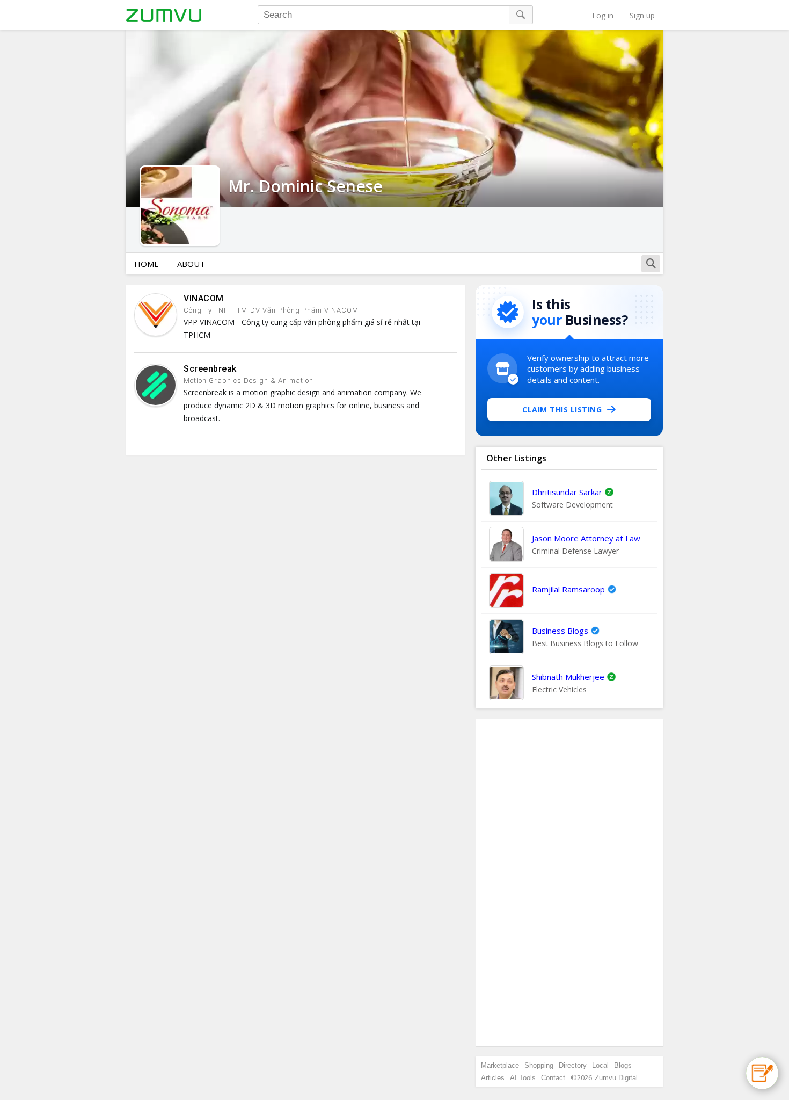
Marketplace (500, 1065)
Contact (553, 1077)
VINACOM (204, 298)
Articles (493, 1077)
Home (146, 263)
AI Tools (523, 1077)
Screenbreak (210, 369)
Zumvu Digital (616, 1077)
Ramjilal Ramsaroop (568, 589)
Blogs (623, 1065)
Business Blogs (560, 630)
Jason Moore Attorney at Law (586, 538)
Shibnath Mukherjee (568, 676)
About (191, 263)
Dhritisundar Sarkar (567, 492)
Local (600, 1065)
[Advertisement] (569, 882)
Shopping (538, 1065)
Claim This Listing (562, 409)
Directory (573, 1065)
